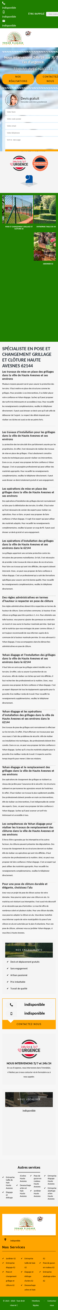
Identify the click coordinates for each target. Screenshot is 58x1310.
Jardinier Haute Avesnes (37, 1193)
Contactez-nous (52, 1303)
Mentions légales (36, 1303)
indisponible (34, 1005)
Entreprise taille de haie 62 (30, 1263)
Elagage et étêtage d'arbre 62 (29, 1276)
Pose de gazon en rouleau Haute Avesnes (37, 1181)
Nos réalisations (18, 79)
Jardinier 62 (11, 1259)
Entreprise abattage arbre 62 (49, 1276)
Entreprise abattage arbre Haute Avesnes (52, 1193)
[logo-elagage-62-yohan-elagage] (17, 37)
